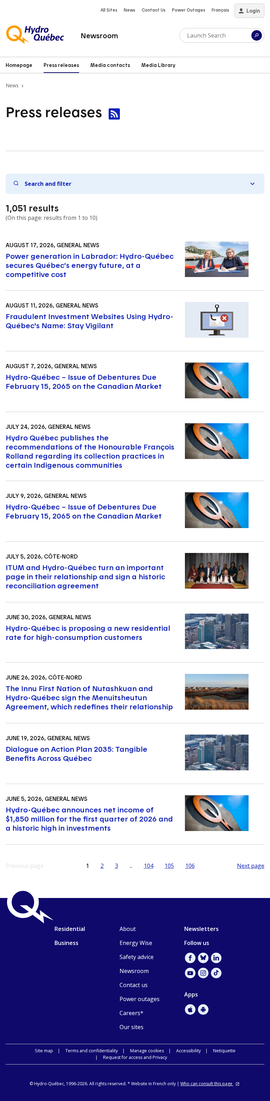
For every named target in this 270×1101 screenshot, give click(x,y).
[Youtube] (190, 973)
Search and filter (48, 184)
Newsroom (99, 35)
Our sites (131, 1027)
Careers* (131, 1013)
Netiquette (224, 1051)
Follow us (196, 943)
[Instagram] (203, 973)
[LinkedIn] (216, 958)
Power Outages (188, 9)
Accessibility (188, 1051)
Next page (250, 866)
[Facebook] (190, 958)
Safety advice (137, 957)
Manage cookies (147, 1051)
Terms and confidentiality (91, 1051)
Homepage (19, 65)
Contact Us (154, 9)
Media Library (158, 65)
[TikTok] (216, 973)
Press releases (61, 65)
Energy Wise (136, 943)
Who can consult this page (206, 1084)
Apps (191, 994)
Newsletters (201, 929)
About (128, 929)
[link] (114, 114)
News (129, 9)
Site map (44, 1051)
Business (66, 943)
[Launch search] (256, 35)
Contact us (134, 985)
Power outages (140, 999)
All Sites (109, 9)
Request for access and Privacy (135, 1057)
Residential (69, 929)
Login (253, 11)
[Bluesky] (203, 958)
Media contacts (110, 65)
